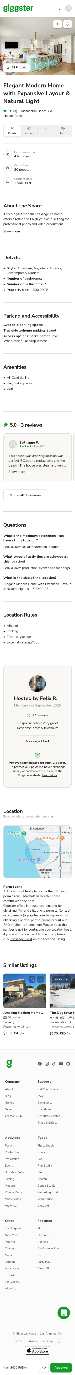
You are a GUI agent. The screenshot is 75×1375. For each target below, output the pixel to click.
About (9, 1089)
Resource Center (49, 1116)
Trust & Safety (47, 1123)
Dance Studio (46, 1186)
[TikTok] (54, 1064)
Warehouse (45, 1199)
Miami (8, 1255)
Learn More (49, 775)
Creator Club (13, 1116)
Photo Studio (46, 1146)
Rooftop (43, 1242)
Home (41, 1152)
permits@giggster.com (28, 915)
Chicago (10, 1248)
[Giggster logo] (9, 1064)
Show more (11, 231)
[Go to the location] (24, 991)
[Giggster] (18, 8)
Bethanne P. (29, 442)
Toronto (10, 1275)
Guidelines (44, 1109)
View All (10, 1206)
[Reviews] (68, 1064)
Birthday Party (14, 1172)
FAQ (40, 1096)
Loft (40, 1255)
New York (11, 1235)
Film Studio (45, 1166)
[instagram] (47, 1064)
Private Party (13, 1192)
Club (41, 1172)
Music (41, 1228)
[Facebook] (40, 1064)
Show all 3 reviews (25, 495)
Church (42, 1179)
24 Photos (19, 67)
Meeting (10, 1186)
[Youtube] (61, 1064)
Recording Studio (49, 1192)
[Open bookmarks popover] (67, 24)
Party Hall (44, 1262)
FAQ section (12, 924)
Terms (18, 1341)
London (10, 1262)
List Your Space (48, 1089)
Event (8, 1166)
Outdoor (43, 1235)
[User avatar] (68, 8)
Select (9, 1109)
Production (12, 1159)
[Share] (57, 24)
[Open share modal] (32, 979)
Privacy (32, 1341)
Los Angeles (13, 1228)
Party (8, 1146)
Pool (40, 1159)
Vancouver (12, 1268)
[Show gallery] (37, 46)
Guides (9, 1103)
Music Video (13, 1199)
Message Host (37, 741)
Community (45, 1103)
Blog (8, 1096)
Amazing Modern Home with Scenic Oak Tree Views (21, 1012)
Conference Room (49, 1248)
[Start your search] (58, 8)
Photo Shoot (13, 1152)
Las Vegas (12, 1282)
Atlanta (10, 1242)
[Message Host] (44, 1367)
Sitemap (47, 1341)
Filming (9, 1179)
